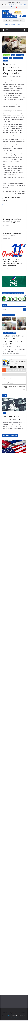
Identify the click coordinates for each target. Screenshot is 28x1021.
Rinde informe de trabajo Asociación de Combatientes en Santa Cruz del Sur (13, 340)
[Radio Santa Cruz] (3, 30)
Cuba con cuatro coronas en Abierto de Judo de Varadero (13, 192)
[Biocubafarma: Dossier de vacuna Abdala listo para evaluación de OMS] (14, 205)
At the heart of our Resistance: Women (11, 417)
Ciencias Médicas (20, 55)
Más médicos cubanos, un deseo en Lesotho (12, 235)
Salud (10, 57)
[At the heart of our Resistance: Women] (14, 404)
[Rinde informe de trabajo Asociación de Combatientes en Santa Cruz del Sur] (14, 323)
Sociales (5, 60)
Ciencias (13, 55)
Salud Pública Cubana (17, 57)
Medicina (5, 57)
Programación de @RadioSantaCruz (14, 24)
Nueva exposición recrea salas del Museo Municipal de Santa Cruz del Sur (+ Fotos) (14, 185)
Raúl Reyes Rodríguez (17, 346)
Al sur (5, 332)
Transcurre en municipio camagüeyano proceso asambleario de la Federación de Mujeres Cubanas (13, 262)
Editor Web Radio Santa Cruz (17, 76)
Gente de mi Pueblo (12, 332)
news (5, 413)
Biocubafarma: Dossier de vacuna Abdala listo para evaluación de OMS (12, 221)
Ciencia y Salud (7, 55)
